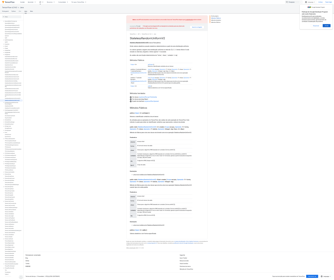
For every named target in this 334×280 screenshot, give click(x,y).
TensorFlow (133, 34)
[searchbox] (11, 16)
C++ (20, 11)
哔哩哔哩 (27, 266)
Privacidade (40, 276)
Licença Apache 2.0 (152, 243)
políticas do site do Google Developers (183, 243)
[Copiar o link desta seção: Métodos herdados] (147, 93)
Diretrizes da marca (185, 266)
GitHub (320, 2)
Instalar (22, 2)
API (40, 2)
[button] (11, 21)
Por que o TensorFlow (78, 2)
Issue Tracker (183, 258)
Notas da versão (184, 260)
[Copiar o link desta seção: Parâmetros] (138, 137)
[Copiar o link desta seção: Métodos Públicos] (146, 60)
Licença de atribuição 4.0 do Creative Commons (186, 241)
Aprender (31, 2)
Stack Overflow (184, 263)
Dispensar (316, 26)
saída (149, 86)
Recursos (50, 2)
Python (14, 11)
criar (149, 69)
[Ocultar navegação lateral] (21, 277)
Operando (162, 69)
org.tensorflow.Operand (152, 101)
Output (132, 64)
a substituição (189, 19)
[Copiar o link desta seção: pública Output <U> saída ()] (149, 230)
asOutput (150, 64)
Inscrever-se (312, 276)
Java (22, 7)
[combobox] (294, 2)
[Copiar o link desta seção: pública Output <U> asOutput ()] (151, 113)
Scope (153, 69)
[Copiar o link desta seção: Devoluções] (138, 171)
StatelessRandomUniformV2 (138, 73)
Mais (31, 11)
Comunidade (62, 2)
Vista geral (5, 11)
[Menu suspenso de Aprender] (36, 2)
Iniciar (326, 25)
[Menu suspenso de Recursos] (55, 2)
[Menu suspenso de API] (43, 2)
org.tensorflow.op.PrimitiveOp (148, 97)
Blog (26, 258)
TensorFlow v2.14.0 (9, 7)
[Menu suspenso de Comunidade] (68, 2)
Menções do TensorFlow (186, 269)
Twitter (27, 263)
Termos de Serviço (30, 276)
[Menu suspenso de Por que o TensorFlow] (86, 2)
